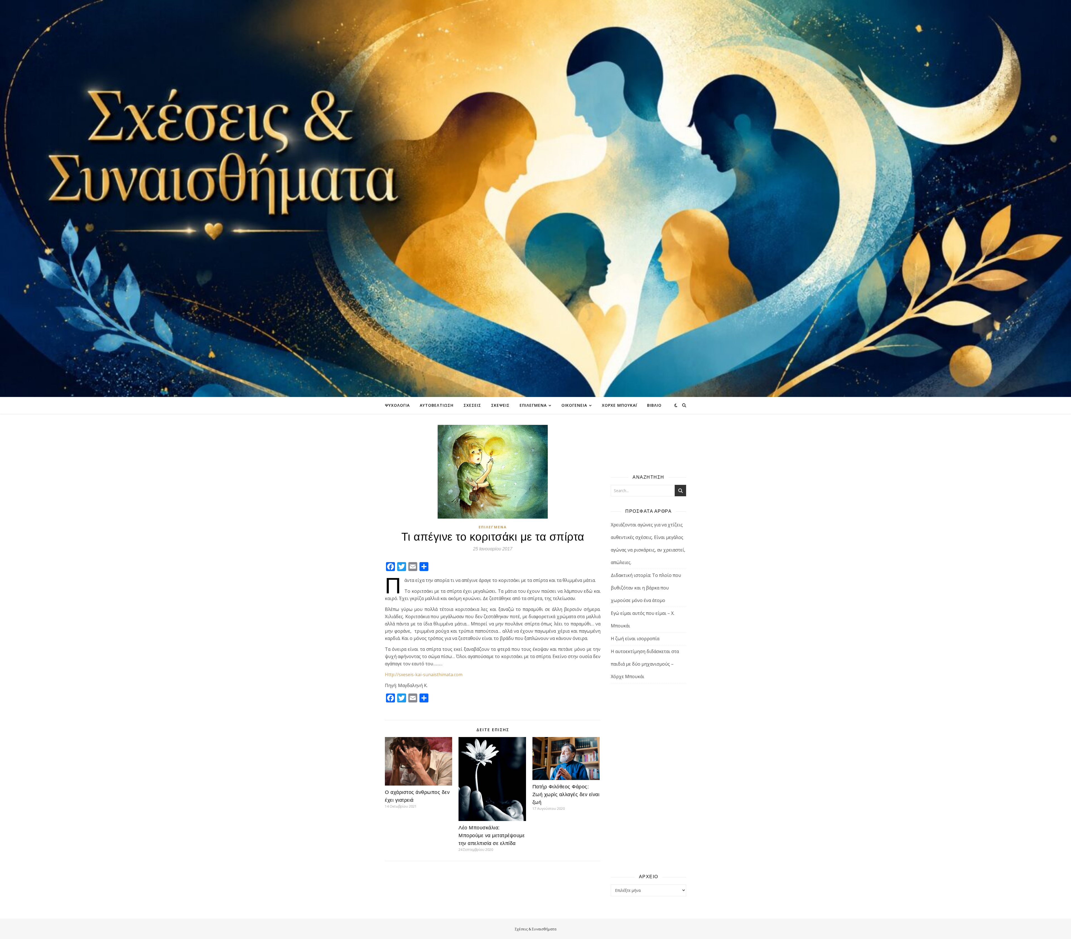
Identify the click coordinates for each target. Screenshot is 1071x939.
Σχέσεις (472, 405)
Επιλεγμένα (533, 405)
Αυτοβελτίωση (437, 405)
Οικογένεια (574, 405)
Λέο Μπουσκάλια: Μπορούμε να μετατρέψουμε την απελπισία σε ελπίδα (492, 835)
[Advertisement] (648, 778)
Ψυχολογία (397, 405)
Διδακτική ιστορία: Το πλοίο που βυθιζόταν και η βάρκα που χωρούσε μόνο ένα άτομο (646, 587)
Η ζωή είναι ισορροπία (635, 638)
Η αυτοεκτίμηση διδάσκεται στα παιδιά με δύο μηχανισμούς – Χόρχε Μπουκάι (645, 664)
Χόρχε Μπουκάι (619, 405)
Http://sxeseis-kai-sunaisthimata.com (423, 674)
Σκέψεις (500, 405)
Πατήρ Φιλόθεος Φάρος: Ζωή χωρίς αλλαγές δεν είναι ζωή (566, 794)
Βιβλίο (654, 405)
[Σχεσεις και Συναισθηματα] (535, 198)
